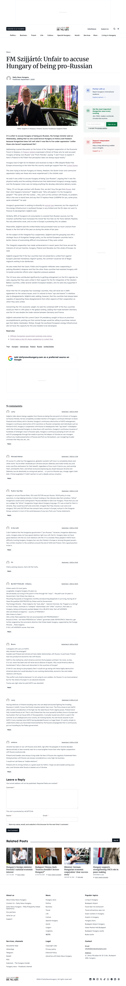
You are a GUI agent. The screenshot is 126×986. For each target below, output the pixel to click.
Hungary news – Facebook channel (19, 966)
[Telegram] (112, 979)
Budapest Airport (91, 903)
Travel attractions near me (95, 910)
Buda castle (89, 934)
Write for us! (10, 916)
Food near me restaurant (94, 907)
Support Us (105, 29)
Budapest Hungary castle (94, 931)
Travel (33, 35)
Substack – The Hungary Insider (18, 963)
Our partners (11, 912)
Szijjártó (33, 152)
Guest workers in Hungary (94, 914)
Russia (68, 189)
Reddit (8, 956)
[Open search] (114, 29)
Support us (96, 151)
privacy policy (102, 128)
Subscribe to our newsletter (16, 29)
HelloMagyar (92, 29)
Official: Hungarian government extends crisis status (31, 336)
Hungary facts (90, 921)
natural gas (49, 205)
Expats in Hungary (92, 917)
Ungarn (48, 927)
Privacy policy (51, 949)
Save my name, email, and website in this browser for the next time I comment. (39, 824)
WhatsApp (10, 949)
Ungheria (49, 931)
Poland (26, 152)
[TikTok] (105, 979)
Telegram (9, 953)
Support (9, 919)
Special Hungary (63, 35)
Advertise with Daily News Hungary (59, 956)
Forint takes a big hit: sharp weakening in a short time (31, 339)
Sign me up (112, 124)
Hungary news (51, 900)
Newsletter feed (12, 946)
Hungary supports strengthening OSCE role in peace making (105, 869)
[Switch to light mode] (118, 28)
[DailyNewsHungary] (63, 29)
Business (23, 35)
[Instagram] (97, 979)
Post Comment (13, 830)
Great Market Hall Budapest (95, 927)
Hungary (15, 347)
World (77, 35)
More (95, 35)
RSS (7, 959)
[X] (101, 979)
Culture (50, 35)
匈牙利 (48, 934)
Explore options (98, 97)
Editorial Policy (51, 953)
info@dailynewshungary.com (96, 949)
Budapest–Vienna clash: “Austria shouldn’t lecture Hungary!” (47, 869)
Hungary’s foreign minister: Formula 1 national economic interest (19, 869)
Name (9, 816)
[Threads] (119, 979)
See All (116, 840)
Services (87, 35)
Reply (9, 444)
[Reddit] (115, 979)
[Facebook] (94, 979)
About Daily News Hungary (16, 900)
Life (41, 35)
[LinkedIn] (90, 979)
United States (72, 165)
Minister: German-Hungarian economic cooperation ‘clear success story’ (76, 871)
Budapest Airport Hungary (95, 924)
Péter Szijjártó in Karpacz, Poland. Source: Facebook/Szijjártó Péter (42, 129)
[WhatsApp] (108, 979)
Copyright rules (51, 946)
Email (45, 816)
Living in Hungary (109, 35)
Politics (13, 35)
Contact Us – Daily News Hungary (18, 903)
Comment (10, 787)
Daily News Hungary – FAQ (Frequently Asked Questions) (23, 908)
